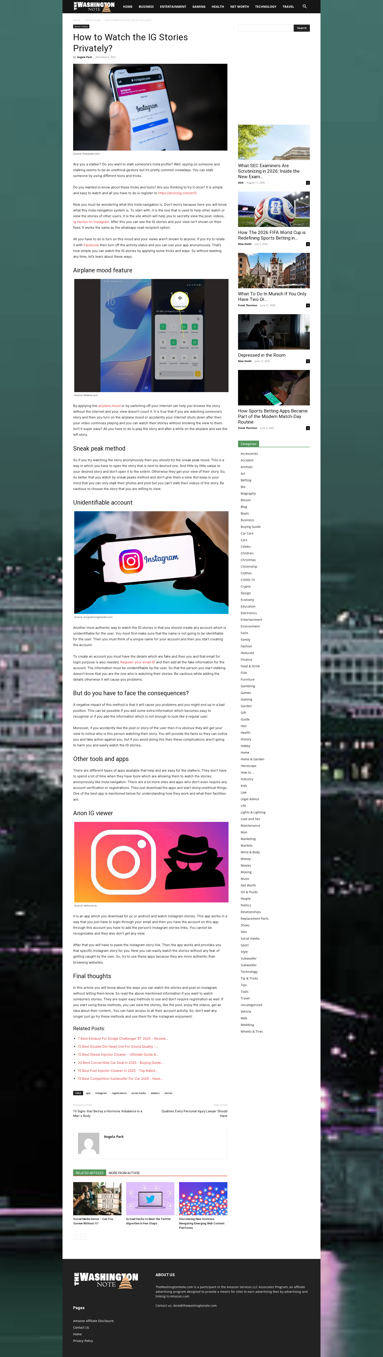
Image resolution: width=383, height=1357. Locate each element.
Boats (245, 513)
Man (244, 832)
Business (146, 6)
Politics (246, 905)
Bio (243, 487)
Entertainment (173, 6)
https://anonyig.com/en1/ (177, 193)
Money (246, 859)
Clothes (246, 573)
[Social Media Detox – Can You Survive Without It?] (97, 1198)
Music (245, 879)
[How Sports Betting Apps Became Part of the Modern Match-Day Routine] (274, 387)
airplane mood (109, 406)
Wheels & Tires (252, 1031)
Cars (244, 540)
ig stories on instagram (91, 222)
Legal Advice (250, 799)
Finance (246, 659)
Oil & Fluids (249, 892)
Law (243, 792)
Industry (247, 779)
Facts (244, 633)
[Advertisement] (274, 79)
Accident (247, 460)
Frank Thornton (247, 305)
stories (168, 1093)
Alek (241, 182)
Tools (244, 991)
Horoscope (248, 766)
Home (77, 20)
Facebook (91, 245)
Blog (244, 507)
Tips (244, 985)
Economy (247, 600)
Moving (246, 872)
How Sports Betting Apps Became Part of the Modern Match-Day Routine (273, 416)
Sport (245, 945)
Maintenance (250, 825)
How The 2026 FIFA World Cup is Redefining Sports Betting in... (272, 235)
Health (218, 6)
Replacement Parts (255, 918)
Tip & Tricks (249, 978)
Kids (244, 786)
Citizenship (249, 566)
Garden (246, 706)
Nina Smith (245, 244)
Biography (248, 493)
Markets (247, 845)
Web (244, 1018)
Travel (288, 6)
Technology (265, 6)
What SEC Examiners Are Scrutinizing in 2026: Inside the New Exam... (269, 171)
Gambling (248, 686)
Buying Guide (251, 527)
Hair (244, 726)
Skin (244, 932)
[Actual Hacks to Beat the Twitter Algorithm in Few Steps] (150, 1198)
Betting (246, 480)
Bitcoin (246, 500)
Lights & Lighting (253, 812)
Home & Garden (252, 759)
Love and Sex (250, 819)
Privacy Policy (83, 1341)
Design (246, 593)
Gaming (198, 6)
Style (244, 952)
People (246, 898)
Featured (247, 653)
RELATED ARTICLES (90, 1173)
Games (246, 693)
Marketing (248, 839)
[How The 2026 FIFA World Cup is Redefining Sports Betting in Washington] (274, 209)
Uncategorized (251, 1005)
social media (138, 1093)
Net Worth (239, 6)
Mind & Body (250, 852)
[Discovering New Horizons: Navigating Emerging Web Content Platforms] (203, 1198)
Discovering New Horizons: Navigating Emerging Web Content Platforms (202, 1223)
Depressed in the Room (261, 355)
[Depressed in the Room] (274, 332)
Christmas (248, 560)
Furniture (248, 679)
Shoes (245, 925)
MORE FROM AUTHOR (124, 1173)
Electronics (249, 613)
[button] (304, 7)
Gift (243, 712)
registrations (119, 1093)
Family (245, 639)
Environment (250, 626)
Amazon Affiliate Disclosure (93, 1321)
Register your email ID (137, 662)
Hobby (245, 746)
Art (243, 473)
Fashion (246, 646)
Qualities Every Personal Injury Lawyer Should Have (194, 1113)
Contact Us (81, 1327)
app (88, 1093)
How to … (247, 772)
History (246, 739)
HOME (128, 6)
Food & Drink (250, 666)
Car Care (247, 533)
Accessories (249, 453)
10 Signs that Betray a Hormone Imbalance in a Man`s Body (107, 1113)
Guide (245, 719)
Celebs (246, 546)
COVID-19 (248, 580)
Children (247, 553)
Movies (246, 865)
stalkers (155, 1093)
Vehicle (246, 1011)
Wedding (247, 1025)
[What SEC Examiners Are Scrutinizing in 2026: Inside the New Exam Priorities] (274, 142)
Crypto (245, 586)
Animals (247, 467)
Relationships (251, 912)
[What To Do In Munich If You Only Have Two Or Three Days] (274, 270)
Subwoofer (249, 958)
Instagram (101, 1093)
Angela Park (84, 57)
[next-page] (83, 1236)
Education (248, 606)
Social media (93, 20)
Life (243, 805)
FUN (244, 673)
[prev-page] (76, 1236)
